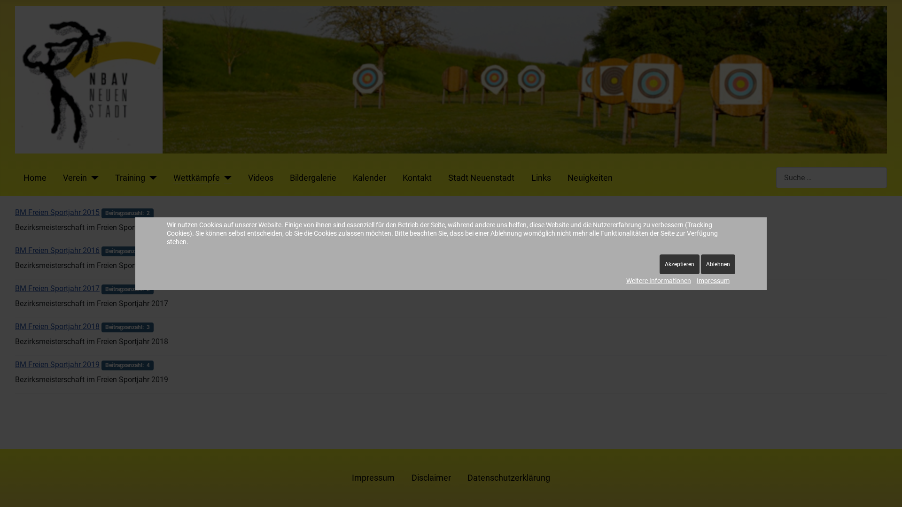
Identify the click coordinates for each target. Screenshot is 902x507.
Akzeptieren (679, 264)
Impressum (713, 280)
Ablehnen (718, 264)
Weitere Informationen (658, 280)
